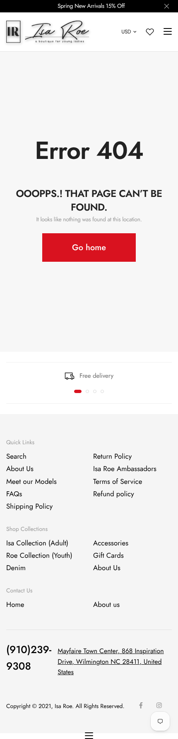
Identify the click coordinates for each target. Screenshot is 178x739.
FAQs (14, 494)
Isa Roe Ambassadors (124, 469)
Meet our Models (31, 481)
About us (106, 604)
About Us (20, 469)
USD (126, 32)
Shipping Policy (29, 507)
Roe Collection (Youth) (39, 556)
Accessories (110, 543)
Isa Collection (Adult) (37, 543)
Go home (89, 247)
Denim (16, 568)
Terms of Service (117, 481)
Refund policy (113, 494)
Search (16, 457)
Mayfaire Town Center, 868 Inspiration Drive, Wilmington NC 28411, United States (111, 662)
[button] (78, 391)
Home (15, 604)
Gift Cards (108, 556)
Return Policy (112, 457)
